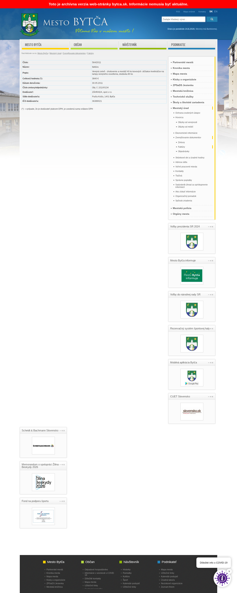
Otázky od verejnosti (187, 122)
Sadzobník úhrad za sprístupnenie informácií (191, 186)
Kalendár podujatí (131, 583)
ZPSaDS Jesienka (183, 85)
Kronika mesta (181, 68)
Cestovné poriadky (93, 589)
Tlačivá (178, 175)
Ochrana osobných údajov (187, 113)
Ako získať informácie (185, 191)
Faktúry (90, 53)
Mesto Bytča (33, 44)
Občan (78, 44)
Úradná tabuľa (168, 580)
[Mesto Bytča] (77, 35)
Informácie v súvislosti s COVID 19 (99, 574)
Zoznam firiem (167, 587)
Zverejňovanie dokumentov (74, 53)
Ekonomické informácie (186, 133)
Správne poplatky (183, 180)
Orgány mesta (181, 213)
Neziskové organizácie (172, 583)
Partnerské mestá (183, 62)
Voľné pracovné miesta (186, 166)
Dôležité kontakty (93, 578)
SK (211, 11)
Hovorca (179, 117)
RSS (178, 12)
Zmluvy (181, 142)
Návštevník (129, 44)
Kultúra (126, 576)
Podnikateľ (178, 44)
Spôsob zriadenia (183, 200)
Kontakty (202, 12)
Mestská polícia (182, 208)
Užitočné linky (91, 585)
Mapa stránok (189, 12)
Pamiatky (127, 573)
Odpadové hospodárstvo (96, 569)
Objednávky (183, 151)
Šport (125, 580)
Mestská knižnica (183, 90)
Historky (126, 569)
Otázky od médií (185, 127)
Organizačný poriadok (185, 196)
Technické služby (183, 96)
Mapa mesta (180, 73)
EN (215, 11)
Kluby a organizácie (184, 79)
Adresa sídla (181, 162)
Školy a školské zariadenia (188, 102)
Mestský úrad (55, 53)
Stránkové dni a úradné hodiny (189, 157)
